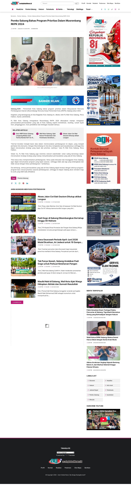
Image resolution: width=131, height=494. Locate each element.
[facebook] (101, 9)
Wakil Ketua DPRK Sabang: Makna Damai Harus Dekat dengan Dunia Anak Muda (102, 338)
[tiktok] (112, 9)
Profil (83, 3)
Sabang (91, 305)
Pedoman (102, 3)
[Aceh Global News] (21, 5)
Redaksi (95, 3)
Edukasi (48, 202)
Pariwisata (50, 9)
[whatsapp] (108, 9)
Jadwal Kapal (93, 390)
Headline (109, 380)
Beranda (13, 16)
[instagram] (115, 9)
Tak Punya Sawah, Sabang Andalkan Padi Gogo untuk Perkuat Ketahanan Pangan (58, 262)
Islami (47, 287)
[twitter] (16, 183)
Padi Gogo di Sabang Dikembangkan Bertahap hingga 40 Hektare (61, 219)
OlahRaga (79, 9)
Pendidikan (92, 332)
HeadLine (19, 9)
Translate (71, 455)
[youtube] (119, 9)
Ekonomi (92, 380)
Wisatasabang (93, 357)
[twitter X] (105, 9)
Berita (60, 9)
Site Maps (110, 3)
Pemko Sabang (30, 9)
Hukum (41, 9)
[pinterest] (24, 183)
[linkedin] (28, 183)
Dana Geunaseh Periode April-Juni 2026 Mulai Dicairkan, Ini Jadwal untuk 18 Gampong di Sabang (61, 241)
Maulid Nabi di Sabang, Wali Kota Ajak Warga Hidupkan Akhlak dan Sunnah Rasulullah (60, 282)
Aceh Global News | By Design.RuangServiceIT (71, 475)
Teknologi (70, 9)
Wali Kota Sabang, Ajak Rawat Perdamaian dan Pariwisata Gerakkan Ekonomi (48, 136)
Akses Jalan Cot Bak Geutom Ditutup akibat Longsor (71, 136)
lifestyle (91, 399)
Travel (88, 9)
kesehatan (109, 395)
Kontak (89, 3)
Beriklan (117, 3)
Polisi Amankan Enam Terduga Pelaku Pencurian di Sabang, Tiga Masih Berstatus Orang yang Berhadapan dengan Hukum (103, 312)
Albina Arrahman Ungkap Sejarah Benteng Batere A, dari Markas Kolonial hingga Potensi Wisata (103, 364)
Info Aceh (109, 385)
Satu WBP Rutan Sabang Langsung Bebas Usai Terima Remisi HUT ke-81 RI (25, 136)
